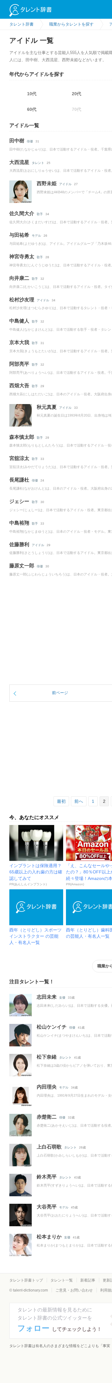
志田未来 (47, 997)
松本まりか (49, 1236)
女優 (62, 997)
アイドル (65, 184)
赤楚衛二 (47, 1116)
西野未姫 (47, 183)
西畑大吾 (19, 385)
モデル (36, 235)
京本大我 (19, 342)
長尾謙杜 (19, 479)
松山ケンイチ (52, 1027)
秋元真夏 (47, 407)
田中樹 (16, 140)
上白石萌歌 (49, 1146)
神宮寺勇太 (21, 256)
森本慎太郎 (21, 437)
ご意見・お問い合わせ (74, 1290)
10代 (31, 93)
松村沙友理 (21, 299)
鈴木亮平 (47, 1176)
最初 (61, 801)
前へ (78, 801)
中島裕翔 (19, 523)
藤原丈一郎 (21, 565)
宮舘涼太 (19, 458)
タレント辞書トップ (26, 1280)
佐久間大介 (21, 213)
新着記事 (87, 1280)
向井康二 (19, 278)
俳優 (30, 141)
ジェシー (19, 501)
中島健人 (19, 321)
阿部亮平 (19, 364)
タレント (38, 163)
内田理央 (47, 1086)
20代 (76, 93)
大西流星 (19, 162)
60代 (31, 109)
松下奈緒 (47, 1056)
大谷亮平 (47, 1206)
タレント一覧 (61, 1280)
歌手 (40, 214)
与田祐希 (19, 235)
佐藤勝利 (19, 544)
